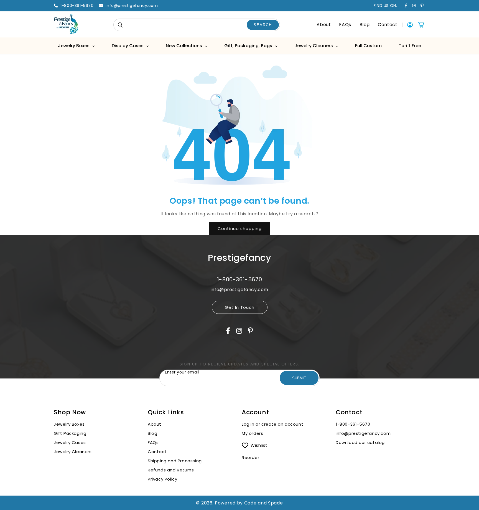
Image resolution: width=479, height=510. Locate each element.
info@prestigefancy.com (363, 433)
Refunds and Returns (171, 470)
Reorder (250, 457)
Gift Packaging (70, 433)
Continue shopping (240, 228)
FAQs (345, 24)
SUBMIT (299, 378)
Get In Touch (239, 307)
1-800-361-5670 (353, 424)
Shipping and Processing (175, 461)
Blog (365, 24)
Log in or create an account (273, 424)
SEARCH (263, 25)
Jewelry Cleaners (73, 452)
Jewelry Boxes (69, 424)
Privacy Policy (162, 479)
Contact (387, 24)
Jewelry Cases (70, 442)
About (324, 24)
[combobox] (196, 25)
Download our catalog (360, 442)
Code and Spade (263, 503)
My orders (252, 433)
